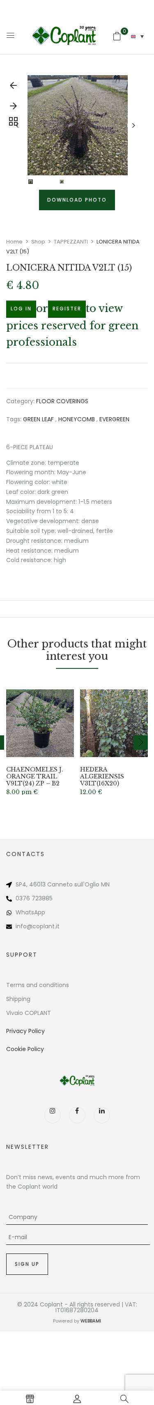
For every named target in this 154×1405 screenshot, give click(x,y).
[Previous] (13, 87)
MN (105, 884)
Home (14, 242)
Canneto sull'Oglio (73, 884)
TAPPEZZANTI (71, 242)
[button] (117, 36)
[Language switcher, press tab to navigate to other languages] (137, 36)
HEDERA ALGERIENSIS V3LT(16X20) (102, 776)
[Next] (13, 108)
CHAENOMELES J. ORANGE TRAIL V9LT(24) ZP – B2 (34, 776)
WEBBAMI (90, 1321)
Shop (38, 242)
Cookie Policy (25, 1049)
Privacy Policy (25, 1031)
